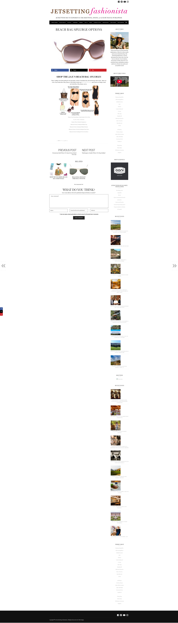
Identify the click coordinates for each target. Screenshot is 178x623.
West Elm (119, 147)
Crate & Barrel (119, 109)
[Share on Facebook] (1, 308)
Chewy (119, 106)
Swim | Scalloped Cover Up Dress (78, 131)
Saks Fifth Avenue (119, 134)
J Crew (119, 111)
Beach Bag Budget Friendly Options (79, 177)
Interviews (106, 22)
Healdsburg (121, 22)
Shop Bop (119, 145)
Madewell (119, 116)
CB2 (119, 104)
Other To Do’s (97, 22)
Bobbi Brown (119, 102)
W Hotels (119, 209)
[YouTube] (124, 1)
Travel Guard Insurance (119, 204)
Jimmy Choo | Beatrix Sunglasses (78, 122)
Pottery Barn (119, 132)
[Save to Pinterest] (1, 314)
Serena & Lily (119, 139)
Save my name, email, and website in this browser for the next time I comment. (79, 214)
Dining (81, 22)
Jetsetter (119, 199)
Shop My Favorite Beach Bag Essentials (58, 177)
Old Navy (119, 129)
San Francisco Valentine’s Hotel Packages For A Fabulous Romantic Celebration (119, 401)
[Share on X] (1, 311)
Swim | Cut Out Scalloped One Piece (79, 129)
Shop (90, 22)
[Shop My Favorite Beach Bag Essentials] (58, 169)
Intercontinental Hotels (119, 197)
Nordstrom (119, 123)
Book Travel (62, 22)
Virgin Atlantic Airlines (119, 207)
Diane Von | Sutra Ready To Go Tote (79, 117)
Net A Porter (119, 120)
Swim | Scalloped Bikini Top (79, 124)
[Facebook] (118, 1)
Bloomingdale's (119, 99)
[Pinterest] (121, 1)
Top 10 (86, 22)
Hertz (119, 195)
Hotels (69, 22)
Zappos (119, 152)
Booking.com (119, 190)
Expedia (119, 192)
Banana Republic (119, 97)
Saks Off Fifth (119, 136)
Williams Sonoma (119, 150)
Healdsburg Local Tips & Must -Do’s (119, 536)
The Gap (119, 113)
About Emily (54, 22)
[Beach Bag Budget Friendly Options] (79, 169)
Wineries (75, 22)
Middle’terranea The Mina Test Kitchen (119, 246)
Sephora (120, 141)
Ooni (119, 125)
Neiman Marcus (119, 118)
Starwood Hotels (119, 202)
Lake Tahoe (113, 22)
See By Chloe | (78, 119)
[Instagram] (127, 1)
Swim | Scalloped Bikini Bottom (79, 127)
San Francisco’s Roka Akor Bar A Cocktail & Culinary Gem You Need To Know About (119, 291)
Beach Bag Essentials (86, 82)
